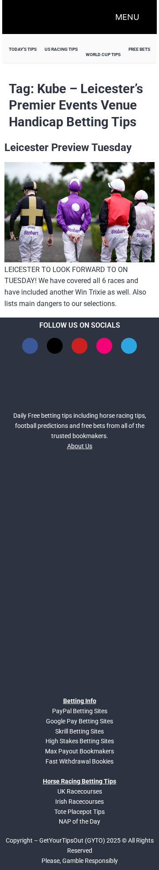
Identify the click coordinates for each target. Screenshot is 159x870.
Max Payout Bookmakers (79, 751)
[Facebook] (30, 346)
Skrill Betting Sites (79, 731)
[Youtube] (79, 346)
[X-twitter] (55, 346)
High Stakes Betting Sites (79, 741)
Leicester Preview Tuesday (68, 147)
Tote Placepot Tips (79, 811)
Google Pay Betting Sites (79, 721)
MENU (127, 17)
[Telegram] (129, 346)
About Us (79, 446)
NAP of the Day (79, 821)
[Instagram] (104, 346)
